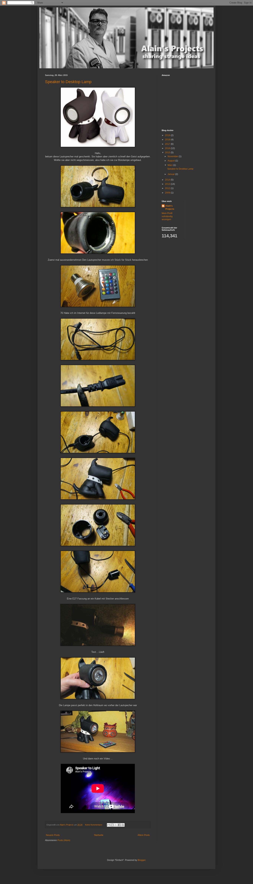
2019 (168, 135)
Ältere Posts (144, 835)
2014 (168, 179)
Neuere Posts (53, 835)
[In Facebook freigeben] (119, 825)
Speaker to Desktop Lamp (68, 81)
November (173, 156)
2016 (168, 148)
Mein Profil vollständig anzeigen (167, 216)
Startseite (98, 835)
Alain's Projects (169, 207)
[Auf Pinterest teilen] (123, 825)
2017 (168, 144)
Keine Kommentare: (94, 825)
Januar (171, 174)
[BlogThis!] (112, 825)
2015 (168, 152)
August (171, 160)
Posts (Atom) (63, 840)
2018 (168, 139)
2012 (168, 188)
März (170, 165)
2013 (168, 184)
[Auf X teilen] (116, 825)
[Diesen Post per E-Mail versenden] (109, 825)
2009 (168, 192)
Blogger (141, 860)
